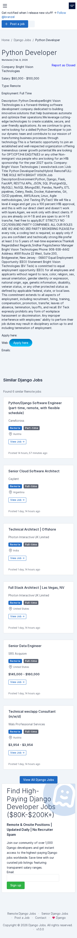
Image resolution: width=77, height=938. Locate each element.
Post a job (17, 24)
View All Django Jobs (38, 779)
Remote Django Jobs (21, 913)
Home (5, 40)
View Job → (17, 441)
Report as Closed (63, 65)
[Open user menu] (31, 24)
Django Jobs (22, 40)
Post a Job (22, 917)
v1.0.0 (40, 929)
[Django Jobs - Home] (72, 5)
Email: (10, 872)
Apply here (20, 342)
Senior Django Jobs (54, 913)
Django (60, 917)
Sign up (15, 885)
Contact (40, 917)
